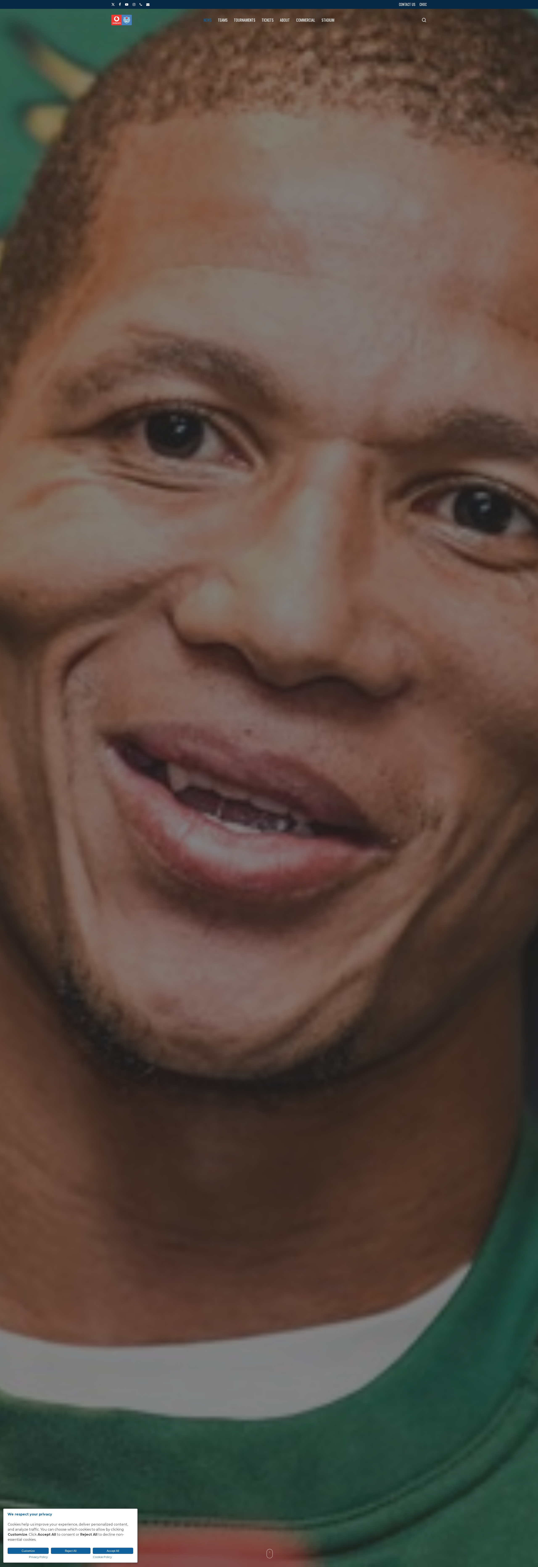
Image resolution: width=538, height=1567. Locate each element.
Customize (28, 1550)
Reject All (70, 1550)
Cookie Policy (102, 1557)
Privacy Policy (38, 1557)
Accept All (113, 1550)
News (269, 867)
